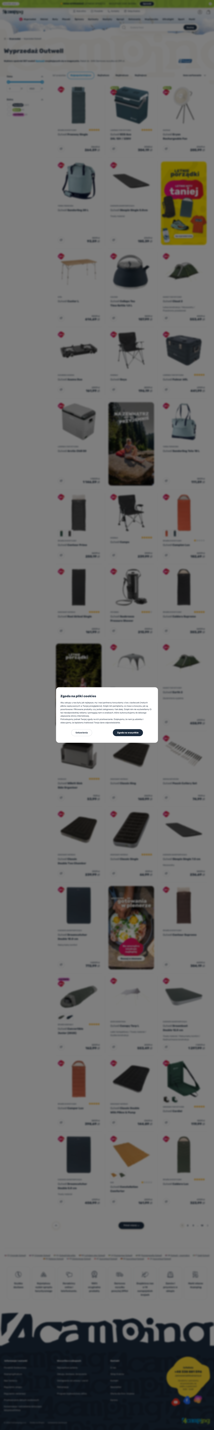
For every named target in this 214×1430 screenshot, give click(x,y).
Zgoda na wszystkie (128, 732)
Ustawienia (82, 732)
